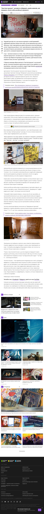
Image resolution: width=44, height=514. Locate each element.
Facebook (15, 279)
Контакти (3, 491)
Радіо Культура (25, 478)
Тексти (27, 5)
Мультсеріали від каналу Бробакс (30, 481)
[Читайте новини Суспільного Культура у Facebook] (2, 502)
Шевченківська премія (27, 470)
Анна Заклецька (7, 12)
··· (31, 2)
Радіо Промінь (4, 478)
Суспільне (15, 507)
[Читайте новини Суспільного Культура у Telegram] (8, 502)
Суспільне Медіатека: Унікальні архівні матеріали (10, 486)
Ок (39, 509)
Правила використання (27, 493)
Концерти (24, 479)
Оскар (2, 472)
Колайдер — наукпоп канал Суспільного (10, 483)
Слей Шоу (3, 481)
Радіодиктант (4, 470)
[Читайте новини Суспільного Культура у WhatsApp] (17, 502)
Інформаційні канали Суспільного (30, 495)
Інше (30, 5)
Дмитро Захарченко (16, 12)
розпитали (39, 66)
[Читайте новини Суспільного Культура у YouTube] (5, 502)
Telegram (22, 279)
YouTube (36, 279)
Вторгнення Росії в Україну (6, 5)
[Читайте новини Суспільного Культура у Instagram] (14, 502)
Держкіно (3, 468)
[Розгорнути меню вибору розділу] (12, 2)
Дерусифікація (14, 5)
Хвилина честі (26, 1)
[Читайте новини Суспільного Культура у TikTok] (20, 502)
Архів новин (25, 491)
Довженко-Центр (26, 468)
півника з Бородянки (9, 74)
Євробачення (25, 467)
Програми (3, 479)
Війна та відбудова (18, 1)
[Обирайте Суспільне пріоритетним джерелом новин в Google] (2, 53)
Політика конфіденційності (7, 495)
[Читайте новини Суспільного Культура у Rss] (11, 502)
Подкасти (24, 483)
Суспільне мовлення (5, 493)
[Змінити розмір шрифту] (42, 13)
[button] (2, 42)
